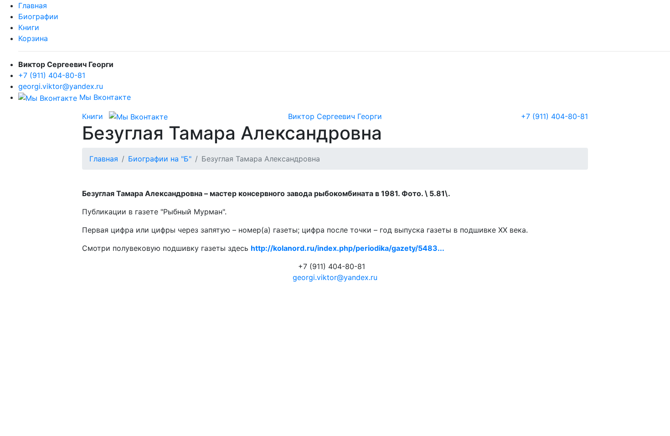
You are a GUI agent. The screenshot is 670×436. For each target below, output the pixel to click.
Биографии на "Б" (159, 158)
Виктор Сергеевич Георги (335, 116)
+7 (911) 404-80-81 (51, 75)
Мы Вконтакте (104, 97)
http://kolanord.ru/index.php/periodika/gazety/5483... (347, 248)
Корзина (33, 38)
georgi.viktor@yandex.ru (60, 86)
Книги (28, 27)
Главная (32, 5)
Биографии (38, 16)
